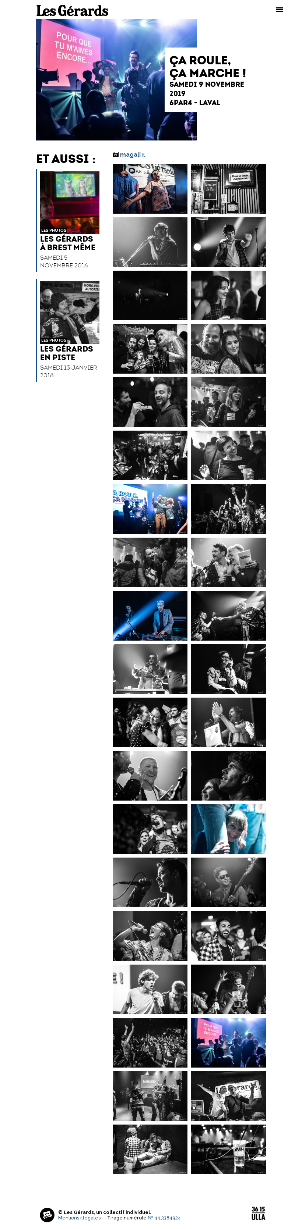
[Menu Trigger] (279, 9)
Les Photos (53, 230)
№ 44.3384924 (164, 1218)
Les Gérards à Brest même (67, 243)
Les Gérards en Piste (66, 353)
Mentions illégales (79, 1218)
